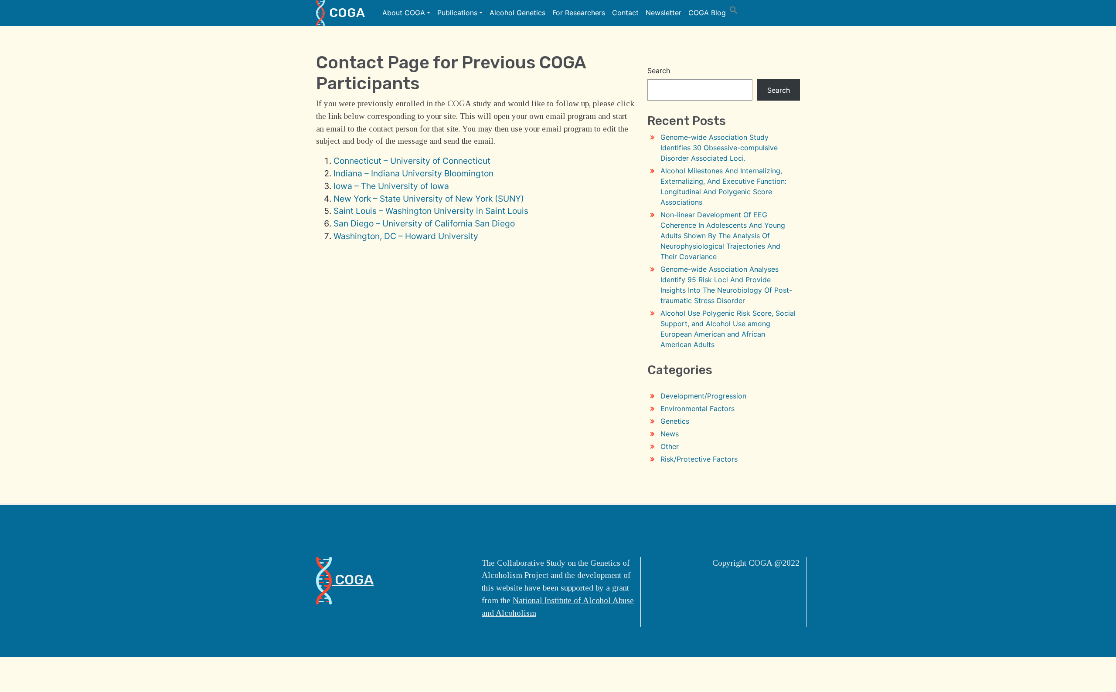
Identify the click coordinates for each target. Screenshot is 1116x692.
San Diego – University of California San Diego (424, 223)
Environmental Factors (697, 408)
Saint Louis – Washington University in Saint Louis (430, 211)
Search (658, 70)
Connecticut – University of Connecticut (411, 160)
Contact (625, 12)
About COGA (403, 12)
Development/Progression (703, 396)
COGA (347, 12)
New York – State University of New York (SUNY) (428, 198)
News (669, 433)
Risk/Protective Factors (699, 459)
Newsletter (663, 12)
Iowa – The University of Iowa (391, 186)
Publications (457, 12)
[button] (733, 9)
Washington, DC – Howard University (405, 236)
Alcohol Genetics (517, 12)
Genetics (674, 421)
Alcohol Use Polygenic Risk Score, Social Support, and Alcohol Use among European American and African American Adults (728, 329)
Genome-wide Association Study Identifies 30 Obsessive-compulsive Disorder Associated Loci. (719, 147)
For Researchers (578, 12)
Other (669, 446)
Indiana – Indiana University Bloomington (413, 173)
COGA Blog (707, 12)
